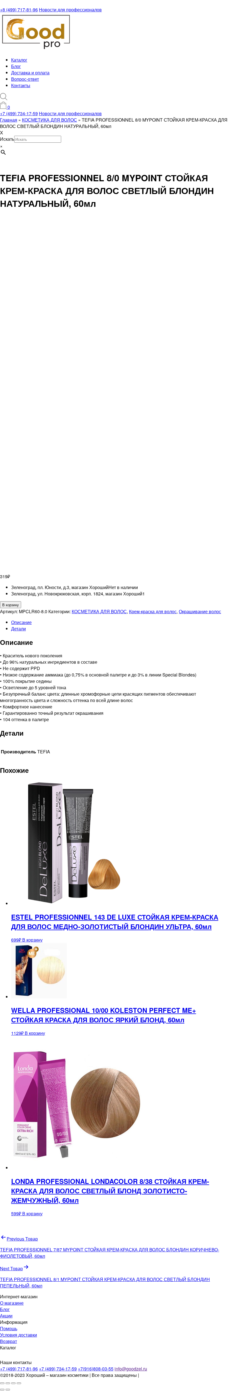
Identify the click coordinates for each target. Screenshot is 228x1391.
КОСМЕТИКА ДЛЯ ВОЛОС (99, 611)
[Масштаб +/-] (2, 1383)
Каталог (19, 60)
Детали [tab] (18, 628)
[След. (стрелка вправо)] (8, 1389)
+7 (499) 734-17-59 (19, 113)
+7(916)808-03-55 (95, 1368)
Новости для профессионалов (70, 9)
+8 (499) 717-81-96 (19, 9)
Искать (7, 139)
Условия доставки (18, 1335)
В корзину (10, 604)
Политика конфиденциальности (172, 1375)
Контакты (20, 85)
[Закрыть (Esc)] (19, 1383)
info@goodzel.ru (131, 1368)
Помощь (8, 1328)
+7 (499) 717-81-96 (19, 1368)
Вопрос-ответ (25, 79)
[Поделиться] (13, 1383)
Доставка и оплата (30, 72)
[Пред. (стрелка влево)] (2, 1389)
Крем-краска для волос (153, 611)
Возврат (8, 1341)
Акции (6, 1315)
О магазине (12, 1303)
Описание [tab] (21, 622)
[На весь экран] (8, 1383)
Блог (16, 66)
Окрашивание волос (200, 611)
